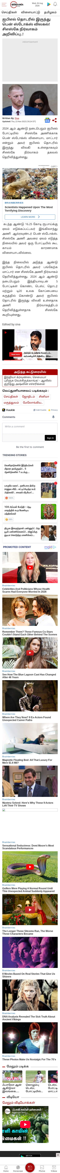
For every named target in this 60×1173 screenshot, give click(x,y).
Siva (17, 118)
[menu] (5, 5)
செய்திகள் (9, 12)
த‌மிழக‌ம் (50, 12)
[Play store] (49, 4)
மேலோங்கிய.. (33, 402)
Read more (15, 354)
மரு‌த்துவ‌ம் (11, 402)
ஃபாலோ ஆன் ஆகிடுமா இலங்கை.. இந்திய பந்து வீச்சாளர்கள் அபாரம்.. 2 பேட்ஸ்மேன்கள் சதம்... (13, 1088)
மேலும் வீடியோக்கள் (18, 1103)
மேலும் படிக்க (18, 1066)
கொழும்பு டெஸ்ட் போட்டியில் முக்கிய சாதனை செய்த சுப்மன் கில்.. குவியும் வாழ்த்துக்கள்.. (36, 1088)
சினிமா (44, 396)
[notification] (55, 4)
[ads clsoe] (58, 1155)
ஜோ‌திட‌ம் (28, 396)
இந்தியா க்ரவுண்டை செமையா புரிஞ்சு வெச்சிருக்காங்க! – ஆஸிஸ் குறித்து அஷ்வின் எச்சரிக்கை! (28, 381)
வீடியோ (13, 1097)
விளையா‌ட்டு (30, 12)
